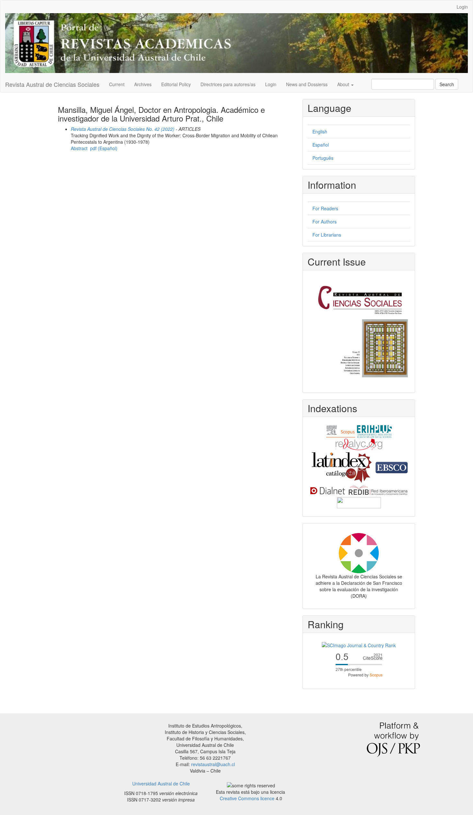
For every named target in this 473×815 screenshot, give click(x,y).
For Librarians (326, 234)
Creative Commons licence (247, 798)
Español (320, 144)
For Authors (324, 221)
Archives (143, 84)
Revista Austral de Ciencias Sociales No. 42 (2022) (122, 129)
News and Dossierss (307, 84)
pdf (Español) (103, 148)
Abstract (79, 148)
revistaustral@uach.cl (213, 764)
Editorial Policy (176, 84)
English (319, 131)
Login (462, 7)
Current (117, 84)
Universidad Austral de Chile (161, 783)
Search (447, 84)
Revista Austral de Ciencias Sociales (52, 84)
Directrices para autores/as (227, 84)
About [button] (343, 84)
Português (322, 158)
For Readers (325, 208)
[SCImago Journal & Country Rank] (359, 644)
